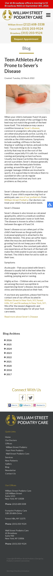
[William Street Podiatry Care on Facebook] (22, 397)
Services (9, 457)
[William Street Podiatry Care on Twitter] (30, 397)
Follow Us (27, 405)
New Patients (11, 460)
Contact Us (10, 473)
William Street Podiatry (16, 199)
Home (8, 437)
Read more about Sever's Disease (21, 316)
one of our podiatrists (30, 197)
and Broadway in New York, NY (30, 303)
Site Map (10, 571)
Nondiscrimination (21, 571)
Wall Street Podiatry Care (17, 453)
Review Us (41, 405)
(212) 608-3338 (26, 24)
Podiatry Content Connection (18, 561)
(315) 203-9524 (26, 28)
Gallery (8, 464)
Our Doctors (11, 440)
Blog (7, 467)
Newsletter (10, 470)
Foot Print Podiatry (14, 450)
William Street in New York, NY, (20, 300)
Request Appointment (26, 39)
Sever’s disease (31, 128)
